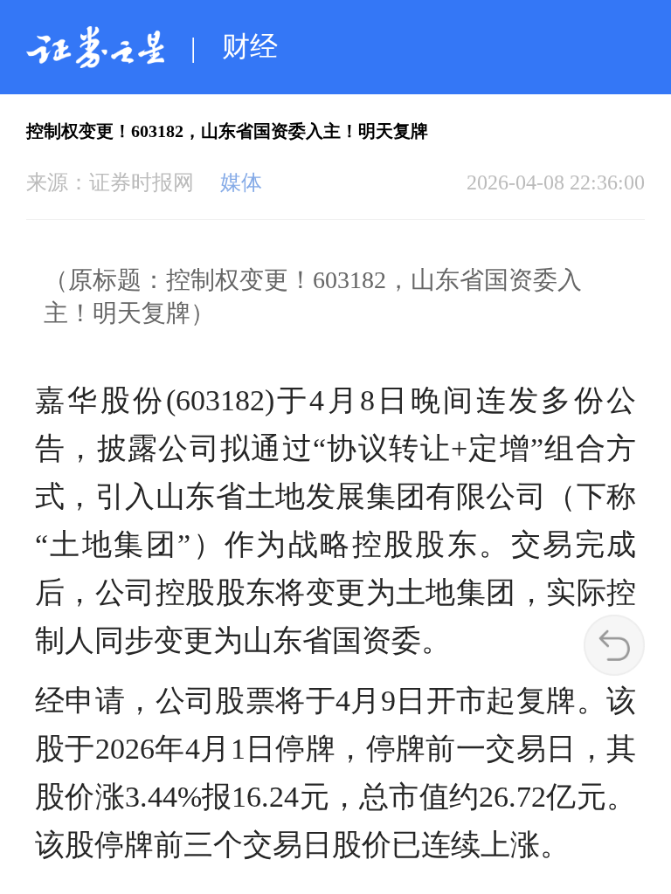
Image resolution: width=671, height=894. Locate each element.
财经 (250, 46)
